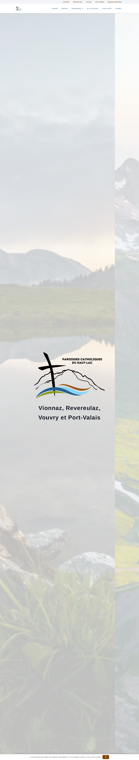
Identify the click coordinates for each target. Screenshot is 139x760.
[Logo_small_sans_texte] (19, 8)
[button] (82, 8)
